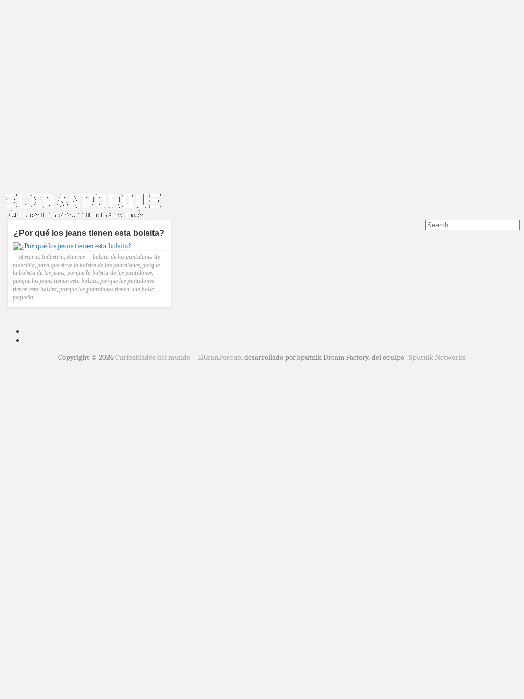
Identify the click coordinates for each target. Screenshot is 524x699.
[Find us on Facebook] (402, 232)
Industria (52, 256)
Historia (29, 256)
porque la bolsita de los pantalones (109, 272)
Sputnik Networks (437, 357)
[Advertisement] (262, 111)
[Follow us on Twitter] (417, 232)
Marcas (76, 256)
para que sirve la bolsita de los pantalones (88, 265)
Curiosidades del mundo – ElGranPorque (178, 357)
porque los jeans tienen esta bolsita (55, 281)
